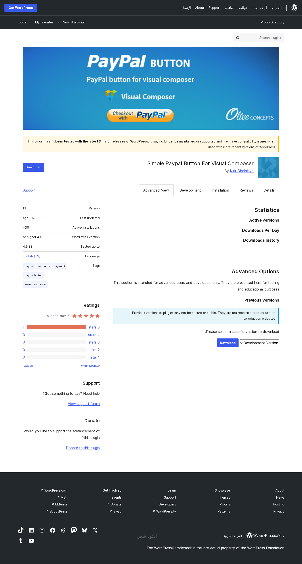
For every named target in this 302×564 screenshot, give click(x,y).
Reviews (246, 190)
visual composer (35, 284)
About (279, 490)
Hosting (278, 504)
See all (28, 366)
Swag (116, 511)
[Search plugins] (237, 37)
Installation (220, 190)
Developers (167, 504)
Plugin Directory (272, 22)
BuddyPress (56, 511)
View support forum (84, 403)
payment (59, 266)
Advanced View (156, 190)
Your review (90, 366)
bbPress (59, 504)
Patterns (224, 511)
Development (190, 190)
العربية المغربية (233, 536)
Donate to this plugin (83, 448)
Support (29, 190)
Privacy (278, 511)
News (280, 497)
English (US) (31, 256)
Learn (172, 490)
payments (43, 266)
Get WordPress (21, 7)
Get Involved (112, 490)
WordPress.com (54, 490)
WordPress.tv (164, 511)
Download (33, 167)
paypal (29, 266)
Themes (224, 497)
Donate (114, 504)
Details (269, 190)
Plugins (225, 504)
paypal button (33, 275)
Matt (62, 497)
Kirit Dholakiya (242, 171)
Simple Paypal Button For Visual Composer (200, 163)
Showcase (222, 490)
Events (117, 497)
